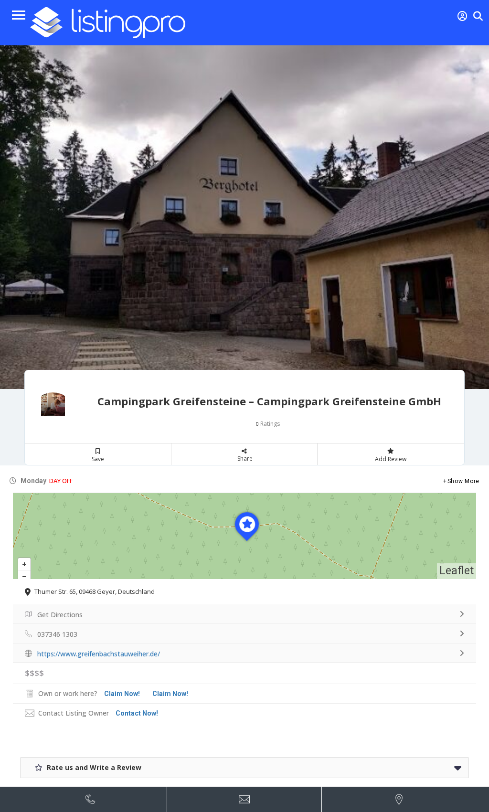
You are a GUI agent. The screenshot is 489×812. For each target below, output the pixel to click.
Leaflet (456, 570)
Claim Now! (170, 693)
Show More (463, 481)
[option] (244, 217)
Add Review (390, 459)
